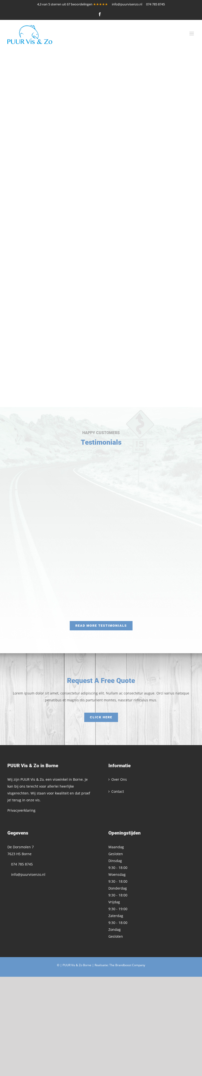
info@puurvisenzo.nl (127, 4)
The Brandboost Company (127, 965)
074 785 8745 (156, 4)
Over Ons (119, 779)
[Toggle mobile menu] (192, 33)
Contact (117, 791)
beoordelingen (81, 4)
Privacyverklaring (21, 810)
